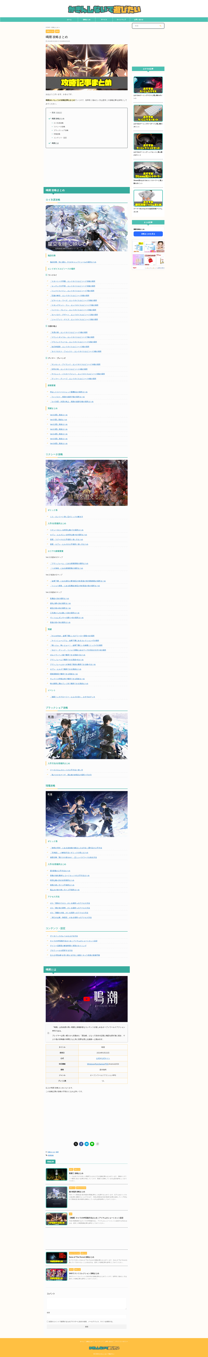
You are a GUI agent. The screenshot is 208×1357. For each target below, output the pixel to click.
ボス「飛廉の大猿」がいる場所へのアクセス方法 (69, 913)
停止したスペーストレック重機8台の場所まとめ (69, 392)
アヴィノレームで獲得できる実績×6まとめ (67, 660)
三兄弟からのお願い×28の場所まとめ (64, 613)
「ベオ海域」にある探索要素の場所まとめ (66, 568)
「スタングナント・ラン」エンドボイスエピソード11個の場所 (74, 305)
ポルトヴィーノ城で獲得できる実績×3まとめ (67, 655)
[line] (92, 1144)
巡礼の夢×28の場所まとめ (60, 603)
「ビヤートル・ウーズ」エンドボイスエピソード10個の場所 (73, 300)
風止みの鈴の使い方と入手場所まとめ (65, 890)
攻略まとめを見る (148, 234)
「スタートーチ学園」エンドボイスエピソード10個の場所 (72, 281)
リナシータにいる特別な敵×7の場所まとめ (66, 530)
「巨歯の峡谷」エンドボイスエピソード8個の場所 (69, 295)
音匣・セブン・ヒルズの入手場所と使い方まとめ (69, 544)
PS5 (106, 1064)
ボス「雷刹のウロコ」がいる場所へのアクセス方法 (70, 903)
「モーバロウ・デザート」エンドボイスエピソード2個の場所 (74, 315)
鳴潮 (57, 1152)
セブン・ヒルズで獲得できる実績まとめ (65, 669)
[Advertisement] (87, 166)
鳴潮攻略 (51, 1155)
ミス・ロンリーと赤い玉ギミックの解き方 (66, 517)
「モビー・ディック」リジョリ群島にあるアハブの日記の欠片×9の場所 (78, 650)
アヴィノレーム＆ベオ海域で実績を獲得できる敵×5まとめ (73, 664)
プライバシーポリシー (121, 1341)
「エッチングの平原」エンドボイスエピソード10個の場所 (72, 286)
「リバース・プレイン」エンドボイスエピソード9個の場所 (73, 310)
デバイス (104, 19)
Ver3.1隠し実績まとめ (58, 420)
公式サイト (105, 1058)
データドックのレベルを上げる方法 (64, 936)
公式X (98, 1058)
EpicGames (99, 1064)
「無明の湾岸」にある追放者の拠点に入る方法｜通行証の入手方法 (76, 848)
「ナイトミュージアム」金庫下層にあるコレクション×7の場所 (74, 640)
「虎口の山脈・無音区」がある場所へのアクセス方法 (71, 917)
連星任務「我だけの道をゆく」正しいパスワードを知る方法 (73, 857)
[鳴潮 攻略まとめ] (86, 1144)
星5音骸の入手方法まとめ (60, 871)
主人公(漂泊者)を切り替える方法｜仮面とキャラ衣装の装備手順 (75, 955)
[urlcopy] (97, 1144)
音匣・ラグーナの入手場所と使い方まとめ (66, 539)
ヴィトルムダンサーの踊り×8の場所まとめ (67, 618)
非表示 (58, 113)
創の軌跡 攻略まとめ (77, 1192)
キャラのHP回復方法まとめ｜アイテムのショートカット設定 (74, 941)
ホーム (69, 19)
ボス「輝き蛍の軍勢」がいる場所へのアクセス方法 (70, 908)
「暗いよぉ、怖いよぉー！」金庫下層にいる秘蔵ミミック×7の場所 (76, 645)
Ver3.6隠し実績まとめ (58, 443)
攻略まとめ (86, 19)
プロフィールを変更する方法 (61, 950)
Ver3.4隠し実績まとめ (58, 434)
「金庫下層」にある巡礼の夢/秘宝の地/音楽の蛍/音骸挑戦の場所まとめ (78, 581)
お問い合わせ (138, 19)
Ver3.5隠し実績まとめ (58, 439)
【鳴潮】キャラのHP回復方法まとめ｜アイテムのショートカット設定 (96, 1218)
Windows (91, 1064)
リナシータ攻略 (59, 127)
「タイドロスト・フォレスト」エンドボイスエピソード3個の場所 (75, 351)
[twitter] (76, 1144)
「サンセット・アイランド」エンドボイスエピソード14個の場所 (75, 364)
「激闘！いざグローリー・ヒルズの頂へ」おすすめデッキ (72, 697)
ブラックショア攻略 (61, 130)
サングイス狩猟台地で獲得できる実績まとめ (67, 679)
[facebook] (81, 1144)
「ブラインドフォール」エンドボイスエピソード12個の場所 (73, 342)
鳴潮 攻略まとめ (58, 118)
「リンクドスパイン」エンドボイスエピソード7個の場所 (72, 291)
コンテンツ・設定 (60, 138)
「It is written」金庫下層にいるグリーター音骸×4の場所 (72, 636)
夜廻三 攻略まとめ (76, 1173)
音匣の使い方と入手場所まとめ (62, 885)
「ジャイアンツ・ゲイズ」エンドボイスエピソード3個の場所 (74, 319)
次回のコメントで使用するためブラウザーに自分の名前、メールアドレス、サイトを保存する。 (81, 1321)
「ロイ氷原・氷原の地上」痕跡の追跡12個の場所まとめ (71, 401)
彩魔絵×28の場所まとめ (59, 598)
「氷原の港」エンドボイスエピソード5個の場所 (69, 332)
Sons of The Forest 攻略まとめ (81, 1257)
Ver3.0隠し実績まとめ (58, 415)
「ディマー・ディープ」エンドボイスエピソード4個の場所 (73, 379)
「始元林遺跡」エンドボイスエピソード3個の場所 (69, 347)
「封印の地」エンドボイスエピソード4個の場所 (69, 369)
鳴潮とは (55, 143)
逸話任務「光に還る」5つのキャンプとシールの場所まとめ (73, 262)
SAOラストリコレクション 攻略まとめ (84, 1273)
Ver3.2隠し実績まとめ (58, 424)
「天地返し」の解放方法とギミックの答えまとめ (69, 852)
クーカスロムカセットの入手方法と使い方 (66, 770)
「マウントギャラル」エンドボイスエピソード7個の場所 (72, 337)
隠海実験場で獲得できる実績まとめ (64, 674)
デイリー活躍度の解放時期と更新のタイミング (68, 946)
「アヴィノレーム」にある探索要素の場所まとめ (69, 563)
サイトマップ (121, 19)
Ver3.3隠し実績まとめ (58, 429)
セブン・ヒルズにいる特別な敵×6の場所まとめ (68, 535)
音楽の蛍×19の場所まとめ (60, 622)
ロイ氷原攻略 (58, 123)
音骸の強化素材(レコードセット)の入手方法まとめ (69, 875)
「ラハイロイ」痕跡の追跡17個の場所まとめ (67, 397)
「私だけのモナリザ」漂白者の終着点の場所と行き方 (71, 775)
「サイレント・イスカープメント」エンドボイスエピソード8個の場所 (77, 374)
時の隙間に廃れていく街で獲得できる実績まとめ (69, 683)
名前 (48, 1312)
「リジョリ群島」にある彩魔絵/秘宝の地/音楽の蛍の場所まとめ (75, 586)
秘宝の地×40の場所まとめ (60, 608)
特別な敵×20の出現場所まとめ (62, 880)
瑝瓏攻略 (57, 134)
